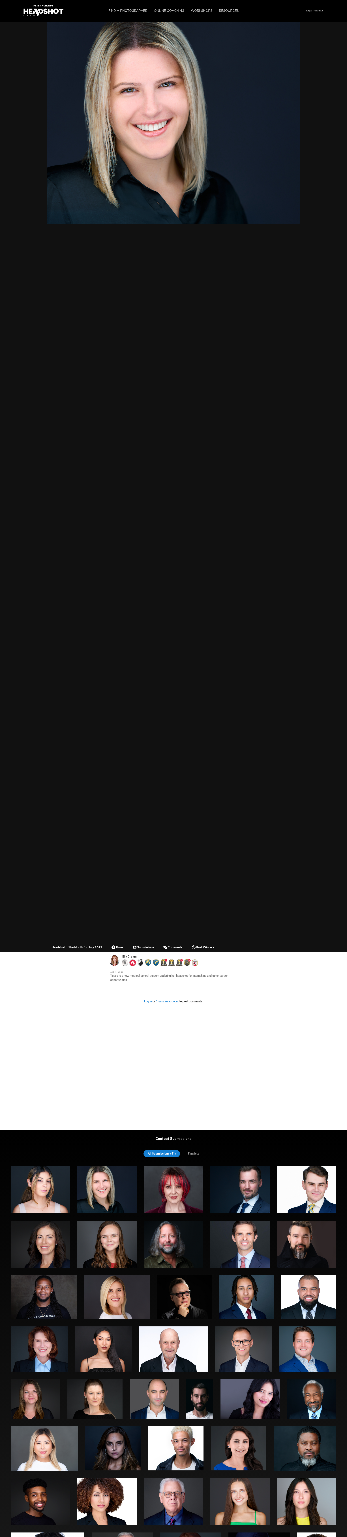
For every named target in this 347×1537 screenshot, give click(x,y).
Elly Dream (129, 956)
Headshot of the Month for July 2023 (77, 947)
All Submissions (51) (162, 1153)
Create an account (167, 1001)
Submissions (145, 947)
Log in (309, 10)
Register (319, 10)
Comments (174, 947)
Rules (119, 947)
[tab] (161, 1153)
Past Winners (205, 947)
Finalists (193, 1153)
